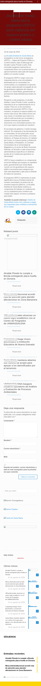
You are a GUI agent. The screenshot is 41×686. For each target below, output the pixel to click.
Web (5, 457)
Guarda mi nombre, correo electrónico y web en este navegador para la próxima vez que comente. (20, 469)
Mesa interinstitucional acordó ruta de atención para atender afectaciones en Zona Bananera (20, 297)
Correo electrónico (12, 448)
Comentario (9, 421)
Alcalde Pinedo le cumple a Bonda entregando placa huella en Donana (20, 276)
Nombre (7, 440)
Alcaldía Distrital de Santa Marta (18, 56)
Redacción (21, 220)
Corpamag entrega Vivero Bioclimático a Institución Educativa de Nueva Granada (19, 342)
